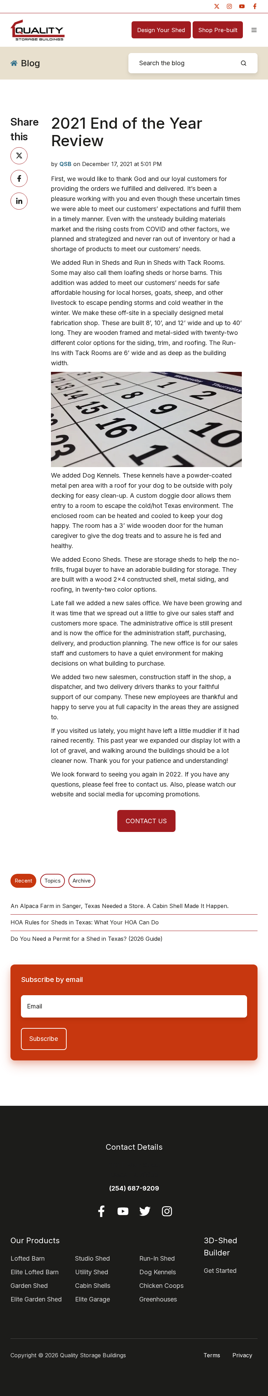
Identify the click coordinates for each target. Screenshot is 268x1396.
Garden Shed (29, 1285)
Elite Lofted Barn (34, 1272)
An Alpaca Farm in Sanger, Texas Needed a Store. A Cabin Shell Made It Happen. (119, 905)
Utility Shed (91, 1272)
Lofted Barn (27, 1258)
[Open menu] (254, 30)
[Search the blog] (243, 63)
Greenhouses (158, 1299)
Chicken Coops (161, 1285)
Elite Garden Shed (36, 1299)
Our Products (35, 1240)
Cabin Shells (92, 1285)
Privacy (242, 1355)
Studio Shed (92, 1258)
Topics (52, 881)
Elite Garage (92, 1299)
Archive (82, 881)
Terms (211, 1355)
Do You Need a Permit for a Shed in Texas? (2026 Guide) (86, 938)
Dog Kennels (157, 1272)
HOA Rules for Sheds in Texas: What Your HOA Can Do (84, 922)
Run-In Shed (157, 1258)
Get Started (220, 1270)
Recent (23, 881)
